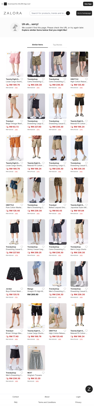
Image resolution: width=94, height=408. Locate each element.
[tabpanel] (47, 217)
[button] (47, 4)
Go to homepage (84, 13)
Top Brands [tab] (57, 45)
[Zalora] (13, 13)
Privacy (78, 402)
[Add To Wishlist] (22, 79)
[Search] (68, 13)
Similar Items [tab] (37, 45)
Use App (88, 4)
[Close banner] (2, 4)
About (47, 397)
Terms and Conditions (47, 402)
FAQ (15, 402)
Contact (15, 397)
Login (78, 397)
